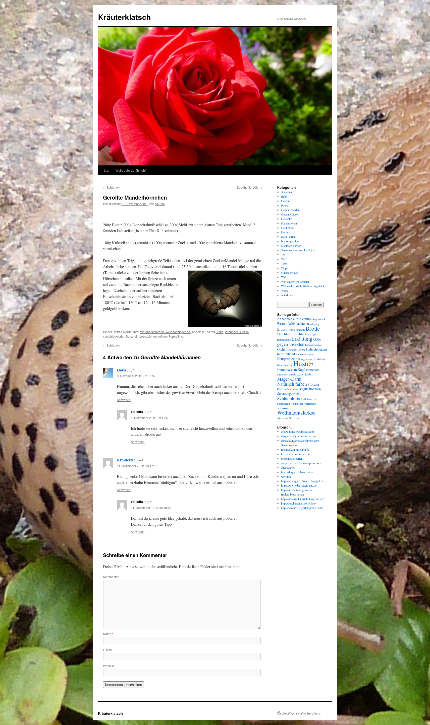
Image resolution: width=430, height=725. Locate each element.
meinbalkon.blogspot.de (295, 449)
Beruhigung (313, 324)
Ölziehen (294, 418)
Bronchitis (299, 329)
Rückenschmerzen (287, 389)
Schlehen (111, 187)
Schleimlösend (290, 398)
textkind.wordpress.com (295, 454)
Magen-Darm (289, 379)
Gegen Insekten (290, 210)
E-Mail (108, 650)
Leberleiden (305, 374)
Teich (284, 259)
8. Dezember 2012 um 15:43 (150, 418)
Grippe (301, 349)
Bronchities (285, 329)
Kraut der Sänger (286, 374)
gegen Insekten (290, 344)
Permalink (175, 336)
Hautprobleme (287, 358)
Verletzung (310, 403)
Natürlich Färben (291, 246)
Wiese (284, 290)
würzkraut (287, 295)
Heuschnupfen (284, 365)
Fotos (284, 205)
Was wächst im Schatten (295, 282)
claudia (160, 204)
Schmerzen (310, 399)
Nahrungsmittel (290, 241)
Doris (121, 370)
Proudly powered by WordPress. (301, 713)
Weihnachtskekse (296, 412)
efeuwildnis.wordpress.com (297, 432)
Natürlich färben (292, 384)
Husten (303, 363)
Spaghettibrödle (249, 187)
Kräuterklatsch (124, 16)
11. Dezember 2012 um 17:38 (137, 466)
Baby (284, 196)
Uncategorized (289, 273)
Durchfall (284, 334)
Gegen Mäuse (289, 214)
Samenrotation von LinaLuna (298, 250)
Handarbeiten (289, 223)
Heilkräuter (287, 228)
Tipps (284, 268)
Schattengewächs (289, 393)
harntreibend (286, 354)
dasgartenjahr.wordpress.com (298, 436)
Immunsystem (287, 369)
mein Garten (288, 237)
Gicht (281, 349)
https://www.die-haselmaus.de (299, 485)
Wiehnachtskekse (237, 332)
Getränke (286, 219)
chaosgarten (288, 467)
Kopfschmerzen (309, 369)
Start (107, 170)
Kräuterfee (126, 460)
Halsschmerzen (316, 349)
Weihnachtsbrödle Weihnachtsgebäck (165, 332)
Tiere (284, 264)
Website (108, 665)
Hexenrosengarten (292, 458)
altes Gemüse (302, 318)
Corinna (286, 476)
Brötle (219, 332)
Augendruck (318, 319)
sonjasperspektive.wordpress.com (301, 463)
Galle (317, 339)
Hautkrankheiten (304, 354)
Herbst (285, 232)
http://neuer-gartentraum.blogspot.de (302, 481)
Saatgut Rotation (309, 388)
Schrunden (282, 403)
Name (108, 634)
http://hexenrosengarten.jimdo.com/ (301, 508)
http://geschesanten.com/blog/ (298, 503)
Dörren (285, 201)
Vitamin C (284, 408)
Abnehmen (287, 192)
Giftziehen (291, 349)
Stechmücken (296, 403)
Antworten (124, 400)
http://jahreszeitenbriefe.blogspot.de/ (302, 499)
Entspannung (284, 339)
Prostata (313, 384)
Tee (283, 255)
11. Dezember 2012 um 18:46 (151, 508)
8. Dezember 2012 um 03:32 (136, 376)
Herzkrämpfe (320, 359)
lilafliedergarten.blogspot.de (297, 472)
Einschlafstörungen (304, 334)
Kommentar (111, 577)
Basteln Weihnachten (291, 323)
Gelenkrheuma (313, 345)
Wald (284, 277)
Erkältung (302, 338)
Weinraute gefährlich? (131, 170)
